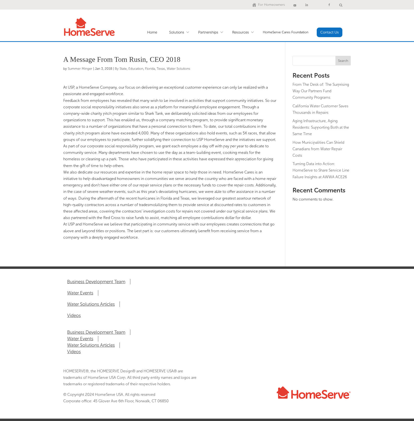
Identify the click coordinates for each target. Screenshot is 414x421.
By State (121, 69)
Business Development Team (96, 281)
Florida (150, 69)
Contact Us (329, 32)
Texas (161, 69)
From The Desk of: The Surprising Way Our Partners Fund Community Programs (321, 91)
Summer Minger (80, 69)
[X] (318, 5)
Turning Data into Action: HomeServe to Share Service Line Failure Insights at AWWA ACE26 (321, 170)
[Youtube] (295, 5)
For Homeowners (271, 5)
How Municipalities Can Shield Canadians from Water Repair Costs (318, 149)
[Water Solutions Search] (340, 5)
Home (152, 32)
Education (135, 69)
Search (343, 61)
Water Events (80, 293)
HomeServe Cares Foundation (285, 32)
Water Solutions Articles (91, 304)
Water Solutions (178, 69)
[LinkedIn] (306, 5)
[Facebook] (329, 5)
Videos (74, 315)
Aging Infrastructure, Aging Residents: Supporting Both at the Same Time (321, 127)
